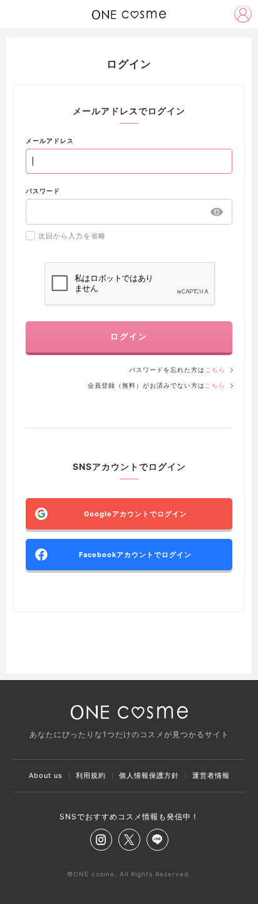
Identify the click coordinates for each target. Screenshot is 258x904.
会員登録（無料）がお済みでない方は (156, 385)
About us (46, 775)
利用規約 (91, 775)
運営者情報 (211, 775)
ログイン (129, 336)
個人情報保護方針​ (149, 775)
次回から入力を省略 (72, 235)
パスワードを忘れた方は (177, 369)
